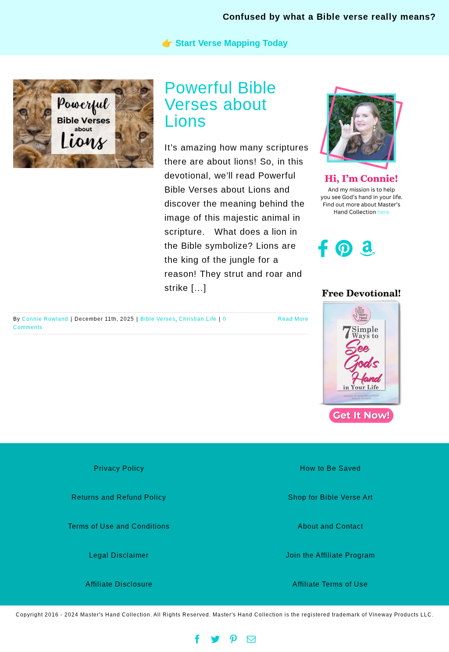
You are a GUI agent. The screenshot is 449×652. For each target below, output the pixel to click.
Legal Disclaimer (119, 555)
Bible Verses (157, 319)
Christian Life (198, 319)
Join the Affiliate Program (330, 555)
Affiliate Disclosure (119, 584)
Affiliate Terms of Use (330, 584)
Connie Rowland (45, 319)
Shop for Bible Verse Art (330, 497)
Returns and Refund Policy (118, 497)
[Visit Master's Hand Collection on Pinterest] (344, 252)
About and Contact (330, 526)
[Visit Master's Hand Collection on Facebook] (323, 252)
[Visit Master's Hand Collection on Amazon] (367, 252)
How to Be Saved (330, 468)
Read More (293, 319)
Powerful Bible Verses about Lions (220, 104)
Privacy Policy (119, 468)
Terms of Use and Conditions (119, 526)
